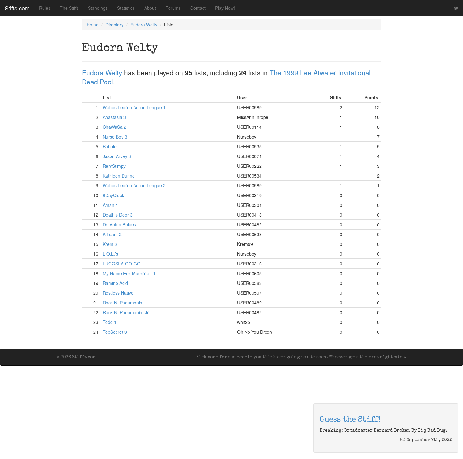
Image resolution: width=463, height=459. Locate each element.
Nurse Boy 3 (115, 136)
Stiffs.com (17, 8)
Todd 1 (110, 322)
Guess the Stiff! (350, 420)
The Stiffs (69, 8)
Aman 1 (110, 205)
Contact (198, 8)
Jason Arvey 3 (117, 156)
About (150, 8)
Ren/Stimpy (114, 166)
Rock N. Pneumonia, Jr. (126, 312)
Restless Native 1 (120, 293)
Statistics (126, 8)
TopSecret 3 (115, 332)
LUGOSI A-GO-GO (121, 263)
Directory (114, 24)
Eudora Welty (143, 24)
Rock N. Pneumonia (122, 302)
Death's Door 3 (118, 215)
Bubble (110, 146)
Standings (98, 8)
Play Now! (225, 8)
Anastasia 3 (114, 117)
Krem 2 (110, 244)
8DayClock (113, 195)
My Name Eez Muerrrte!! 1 (129, 273)
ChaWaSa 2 (114, 127)
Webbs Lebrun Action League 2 (134, 185)
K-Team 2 (112, 234)
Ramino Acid (115, 283)
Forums (173, 8)
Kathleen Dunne (119, 176)
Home (93, 24)
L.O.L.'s (110, 254)
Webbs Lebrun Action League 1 (134, 107)
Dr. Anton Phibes (119, 224)
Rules (44, 8)
